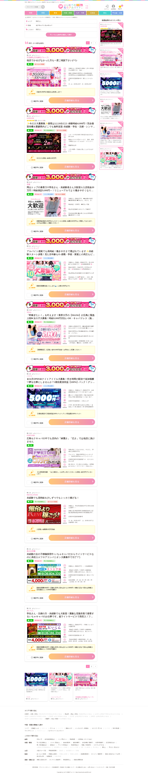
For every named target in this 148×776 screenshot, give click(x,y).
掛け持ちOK (40, 756)
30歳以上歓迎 (53, 754)
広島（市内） (35, 714)
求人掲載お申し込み (81, 767)
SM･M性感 (116, 728)
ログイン (106, 9)
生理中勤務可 (99, 742)
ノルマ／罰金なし (55, 742)
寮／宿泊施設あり (42, 745)
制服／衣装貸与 (86, 745)
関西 (43, 13)
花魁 (28, 184)
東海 (55, 13)
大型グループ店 (41, 750)
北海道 (92, 13)
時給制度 (72, 739)
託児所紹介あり (110, 742)
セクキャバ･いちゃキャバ (56, 730)
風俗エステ (69, 728)
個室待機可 (76, 742)
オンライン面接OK (55, 759)
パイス (29, 376)
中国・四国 (68, 13)
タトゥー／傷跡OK (96, 754)
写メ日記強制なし (42, 742)
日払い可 (39, 739)
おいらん (30, 611)
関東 (30, 13)
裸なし (104, 747)
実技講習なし (67, 759)
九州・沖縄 (80, 13)
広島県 (27, 714)
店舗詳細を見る (71, 100)
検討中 (120, 7)
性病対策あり (75, 745)
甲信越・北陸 (117, 13)
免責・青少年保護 (110, 767)
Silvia (29, 312)
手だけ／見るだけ (114, 747)
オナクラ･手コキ (97, 728)
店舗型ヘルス (35, 728)
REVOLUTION (32, 495)
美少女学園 (31, 551)
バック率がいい (62, 739)
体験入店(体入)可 (42, 759)
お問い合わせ (91, 767)
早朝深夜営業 (52, 750)
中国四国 (86, 7)
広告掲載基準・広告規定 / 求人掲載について (63, 767)
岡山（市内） (75, 714)
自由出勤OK (66, 742)
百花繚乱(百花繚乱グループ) (38, 57)
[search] (33, 7)
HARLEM (30, 118)
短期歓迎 (49, 756)
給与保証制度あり (50, 739)
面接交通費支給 (78, 759)
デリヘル (52, 728)
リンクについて (100, 767)
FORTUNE (31, 435)
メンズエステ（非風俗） (82, 728)
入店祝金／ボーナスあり (85, 739)
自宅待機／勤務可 (87, 742)
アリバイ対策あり (63, 745)
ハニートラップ (33, 248)
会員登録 (113, 9)
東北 (105, 13)
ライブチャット (29, 730)
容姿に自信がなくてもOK (112, 754)
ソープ (27, 728)
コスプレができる (99, 745)
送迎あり (52, 745)
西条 (56, 719)
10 (43, 120)
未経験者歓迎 (84, 754)
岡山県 (67, 714)
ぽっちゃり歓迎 (41, 754)
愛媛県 (47, 719)
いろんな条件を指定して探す (62, 35)
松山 (53, 719)
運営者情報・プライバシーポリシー (41, 767)
